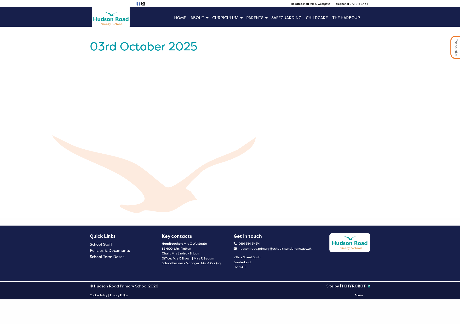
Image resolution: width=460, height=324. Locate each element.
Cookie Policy (98, 295)
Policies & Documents (110, 250)
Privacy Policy (119, 295)
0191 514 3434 (351, 4)
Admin (359, 295)
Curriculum (225, 17)
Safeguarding (286, 17)
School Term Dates (107, 256)
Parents (254, 17)
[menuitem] (180, 17)
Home (180, 17)
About (197, 17)
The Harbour (346, 17)
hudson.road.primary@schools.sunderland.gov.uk (274, 249)
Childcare (317, 17)
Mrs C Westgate (310, 4)
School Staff (101, 244)
